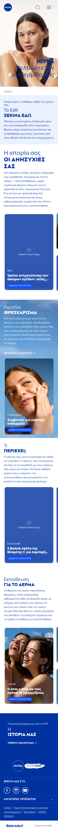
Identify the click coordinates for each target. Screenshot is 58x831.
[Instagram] (16, 790)
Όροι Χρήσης (29, 812)
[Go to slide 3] (30, 567)
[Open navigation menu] (49, 7)
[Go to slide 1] (28, 295)
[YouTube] (25, 790)
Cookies (7, 808)
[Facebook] (7, 790)
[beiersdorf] (14, 825)
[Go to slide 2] (30, 295)
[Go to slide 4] (32, 567)
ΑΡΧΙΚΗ (8, 91)
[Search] (38, 7)
